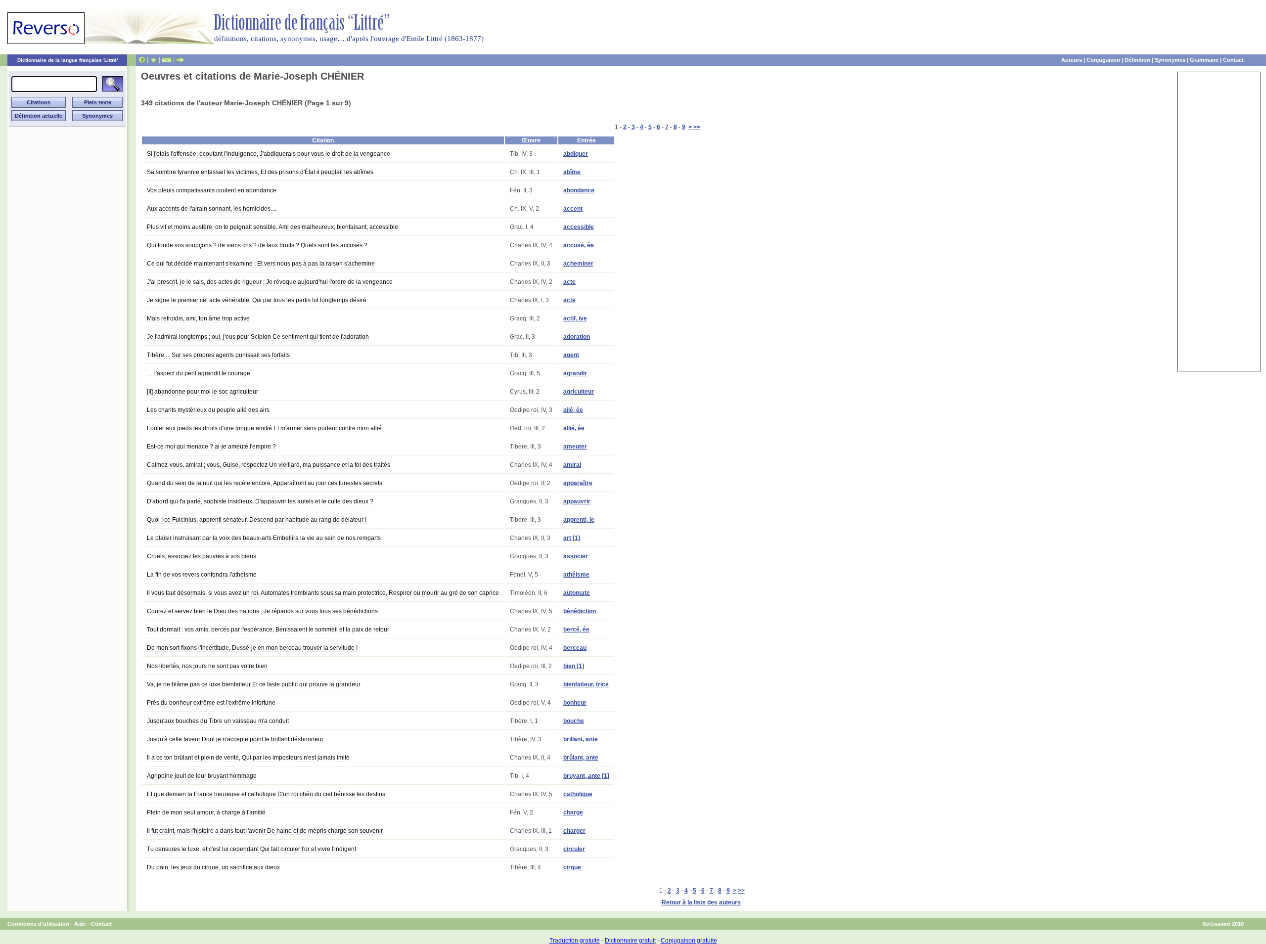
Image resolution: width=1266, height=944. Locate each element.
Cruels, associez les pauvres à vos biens (201, 556)
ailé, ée (573, 409)
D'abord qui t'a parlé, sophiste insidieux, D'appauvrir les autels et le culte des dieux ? (260, 501)
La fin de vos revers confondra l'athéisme (202, 574)
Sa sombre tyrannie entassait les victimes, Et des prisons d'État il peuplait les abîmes (260, 172)
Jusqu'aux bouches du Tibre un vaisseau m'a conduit (218, 721)
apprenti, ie (578, 519)
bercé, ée (576, 629)
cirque (572, 867)
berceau (575, 647)
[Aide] (141, 59)
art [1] (571, 538)
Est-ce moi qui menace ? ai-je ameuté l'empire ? (211, 446)
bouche (573, 721)
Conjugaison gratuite (689, 940)
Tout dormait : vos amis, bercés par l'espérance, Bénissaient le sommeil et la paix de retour (268, 629)
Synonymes (1170, 60)
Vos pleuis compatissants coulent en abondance (211, 190)
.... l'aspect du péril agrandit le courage (198, 373)
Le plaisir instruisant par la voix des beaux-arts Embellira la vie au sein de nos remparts (264, 538)
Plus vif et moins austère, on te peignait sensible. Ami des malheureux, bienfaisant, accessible (272, 227)
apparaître (577, 483)
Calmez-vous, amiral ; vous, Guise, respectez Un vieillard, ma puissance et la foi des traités (268, 464)
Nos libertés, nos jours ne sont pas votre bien (207, 666)
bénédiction (579, 611)
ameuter (575, 446)
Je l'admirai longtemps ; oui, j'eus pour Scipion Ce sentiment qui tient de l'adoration (258, 336)
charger (574, 830)
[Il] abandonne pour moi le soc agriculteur (202, 391)
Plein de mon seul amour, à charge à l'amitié (206, 812)
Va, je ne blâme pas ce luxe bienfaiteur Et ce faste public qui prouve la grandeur (254, 684)
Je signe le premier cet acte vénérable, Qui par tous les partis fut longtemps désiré (256, 300)
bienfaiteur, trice (586, 684)
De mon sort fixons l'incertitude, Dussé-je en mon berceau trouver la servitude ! (252, 647)
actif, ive (575, 318)
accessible (578, 227)
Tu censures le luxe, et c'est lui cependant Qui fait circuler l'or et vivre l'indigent (251, 849)
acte (569, 281)
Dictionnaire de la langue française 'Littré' (67, 60)
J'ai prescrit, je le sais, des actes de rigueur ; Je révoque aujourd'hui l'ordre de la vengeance (270, 281)
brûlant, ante (580, 757)
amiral (572, 464)
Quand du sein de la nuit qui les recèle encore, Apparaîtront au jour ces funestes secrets (264, 483)
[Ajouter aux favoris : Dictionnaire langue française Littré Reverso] (153, 59)
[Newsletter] (167, 59)
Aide (80, 924)
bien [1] (573, 666)
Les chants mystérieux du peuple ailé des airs (208, 409)
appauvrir (576, 501)
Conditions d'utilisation (38, 924)
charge (573, 812)
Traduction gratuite (574, 940)
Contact (1233, 60)
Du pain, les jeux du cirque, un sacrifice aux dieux (213, 867)
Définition (1137, 60)
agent (571, 355)
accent (573, 208)
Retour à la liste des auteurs (701, 902)
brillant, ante (580, 739)
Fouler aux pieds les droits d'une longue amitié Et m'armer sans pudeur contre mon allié (264, 428)
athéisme (576, 574)
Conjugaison (1103, 60)
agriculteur (578, 391)
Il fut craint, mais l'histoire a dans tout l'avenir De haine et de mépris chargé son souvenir (265, 830)
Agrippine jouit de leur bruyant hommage (202, 775)
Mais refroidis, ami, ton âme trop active (198, 318)
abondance (578, 190)
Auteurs (1071, 60)
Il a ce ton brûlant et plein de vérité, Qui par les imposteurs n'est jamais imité (248, 757)
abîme (572, 172)
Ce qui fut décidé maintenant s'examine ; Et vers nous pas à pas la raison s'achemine (261, 263)
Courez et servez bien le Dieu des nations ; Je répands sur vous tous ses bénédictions (262, 611)
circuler (574, 849)
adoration (576, 336)
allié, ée (574, 428)
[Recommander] (180, 59)
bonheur (575, 702)
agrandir (575, 373)
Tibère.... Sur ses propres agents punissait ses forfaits (218, 355)
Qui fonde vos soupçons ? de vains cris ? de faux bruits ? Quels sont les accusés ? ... (260, 245)
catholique (577, 794)
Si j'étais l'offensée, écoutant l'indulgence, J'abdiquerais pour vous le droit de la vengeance (268, 153)
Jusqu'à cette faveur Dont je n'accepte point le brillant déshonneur (235, 739)
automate (576, 592)
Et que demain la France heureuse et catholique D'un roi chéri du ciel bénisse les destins (266, 794)
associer (575, 556)
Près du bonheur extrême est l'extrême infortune (211, 702)
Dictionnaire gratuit (630, 940)
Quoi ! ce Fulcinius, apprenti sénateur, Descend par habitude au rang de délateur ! (256, 519)
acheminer (578, 263)
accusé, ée (578, 245)
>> (696, 127)
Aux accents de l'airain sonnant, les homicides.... (211, 208)
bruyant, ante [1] (586, 775)
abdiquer (575, 153)
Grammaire (1204, 60)
